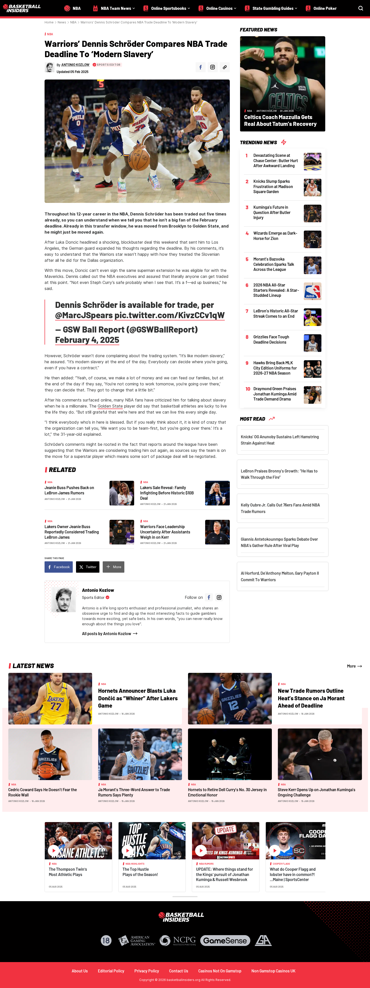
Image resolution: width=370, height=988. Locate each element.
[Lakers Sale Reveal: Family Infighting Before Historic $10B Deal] (217, 492)
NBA (73, 22)
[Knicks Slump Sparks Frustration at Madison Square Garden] (312, 187)
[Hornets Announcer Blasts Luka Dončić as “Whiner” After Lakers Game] (50, 698)
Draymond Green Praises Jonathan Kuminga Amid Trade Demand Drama (275, 393)
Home (49, 22)
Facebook (62, 567)
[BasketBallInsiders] (25, 8)
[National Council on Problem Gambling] (177, 940)
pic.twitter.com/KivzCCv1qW (170, 315)
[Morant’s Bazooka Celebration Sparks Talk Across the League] (312, 264)
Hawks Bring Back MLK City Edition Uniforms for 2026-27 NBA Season (275, 367)
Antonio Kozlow (55, 498)
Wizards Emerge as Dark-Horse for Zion (275, 236)
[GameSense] (225, 940)
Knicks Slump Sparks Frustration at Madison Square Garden (273, 186)
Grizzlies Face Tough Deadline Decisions (271, 339)
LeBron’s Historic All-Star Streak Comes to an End (275, 313)
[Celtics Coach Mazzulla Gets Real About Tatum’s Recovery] (282, 83)
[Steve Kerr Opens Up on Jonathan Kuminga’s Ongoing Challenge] (320, 753)
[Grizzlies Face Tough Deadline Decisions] (312, 342)
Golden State (110, 406)
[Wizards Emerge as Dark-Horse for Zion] (312, 238)
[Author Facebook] (201, 67)
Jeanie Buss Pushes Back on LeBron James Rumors (69, 490)
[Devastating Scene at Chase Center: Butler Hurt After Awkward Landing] (312, 161)
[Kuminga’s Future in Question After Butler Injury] (312, 212)
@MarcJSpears (84, 315)
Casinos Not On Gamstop (219, 970)
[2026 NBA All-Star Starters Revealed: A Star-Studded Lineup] (312, 290)
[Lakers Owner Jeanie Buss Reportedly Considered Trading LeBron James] (121, 531)
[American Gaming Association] (137, 940)
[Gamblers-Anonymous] (263, 940)
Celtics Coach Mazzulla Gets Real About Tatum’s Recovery (280, 120)
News (62, 22)
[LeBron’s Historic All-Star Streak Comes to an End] (312, 316)
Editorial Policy (111, 970)
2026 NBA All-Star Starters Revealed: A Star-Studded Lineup (276, 290)
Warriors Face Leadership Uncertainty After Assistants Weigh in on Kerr (165, 531)
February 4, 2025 (87, 339)
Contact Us (178, 970)
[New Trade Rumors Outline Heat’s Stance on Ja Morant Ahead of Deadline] (230, 698)
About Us (80, 970)
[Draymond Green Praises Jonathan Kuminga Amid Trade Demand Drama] (312, 394)
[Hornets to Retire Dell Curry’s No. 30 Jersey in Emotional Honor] (230, 753)
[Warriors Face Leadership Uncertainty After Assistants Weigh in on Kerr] (217, 531)
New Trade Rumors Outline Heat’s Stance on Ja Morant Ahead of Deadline (311, 698)
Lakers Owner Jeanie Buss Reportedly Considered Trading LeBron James (72, 531)
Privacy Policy (146, 970)
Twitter (91, 567)
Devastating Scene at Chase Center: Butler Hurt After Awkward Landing (275, 160)
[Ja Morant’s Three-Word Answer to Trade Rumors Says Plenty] (140, 753)
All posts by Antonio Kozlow (106, 633)
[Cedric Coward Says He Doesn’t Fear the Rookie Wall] (50, 753)
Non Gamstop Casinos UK (273, 970)
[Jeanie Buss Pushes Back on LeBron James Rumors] (121, 492)
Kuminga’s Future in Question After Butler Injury (271, 212)
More (117, 567)
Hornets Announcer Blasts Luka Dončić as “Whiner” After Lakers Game (138, 698)
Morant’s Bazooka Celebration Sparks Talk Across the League (273, 264)
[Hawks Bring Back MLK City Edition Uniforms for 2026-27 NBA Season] (312, 368)
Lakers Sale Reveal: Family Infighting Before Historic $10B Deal (167, 492)
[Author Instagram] (213, 67)
